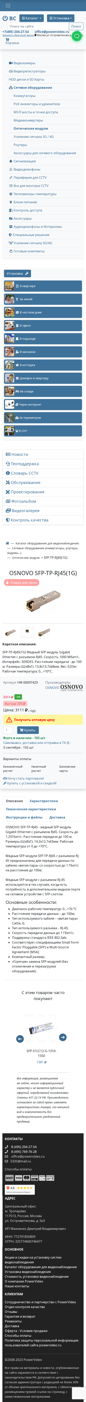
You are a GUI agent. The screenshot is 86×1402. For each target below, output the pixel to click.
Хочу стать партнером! (25, 778)
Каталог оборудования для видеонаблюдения (41, 1267)
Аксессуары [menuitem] (22, 218)
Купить (29, 730)
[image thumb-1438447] (44, 632)
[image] (43, 600)
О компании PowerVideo (24, 1281)
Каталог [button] (32, 18)
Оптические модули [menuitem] (31, 128)
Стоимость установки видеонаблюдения (37, 1276)
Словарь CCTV (24, 473)
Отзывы (11, 1311)
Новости (19, 454)
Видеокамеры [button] (24, 63)
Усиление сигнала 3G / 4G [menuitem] (34, 136)
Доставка (12, 1326)
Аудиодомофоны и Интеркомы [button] (37, 226)
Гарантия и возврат (20, 1316)
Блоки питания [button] (25, 202)
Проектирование (27, 492)
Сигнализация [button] (24, 161)
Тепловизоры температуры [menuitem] (34, 194)
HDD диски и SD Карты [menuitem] (26, 79)
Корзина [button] (12, 43)
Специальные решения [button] (30, 235)
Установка (16, 273)
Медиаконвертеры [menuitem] (28, 120)
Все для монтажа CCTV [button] (31, 186)
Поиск (76, 26)
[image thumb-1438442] (27, 632)
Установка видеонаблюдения (28, 1272)
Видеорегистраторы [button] (29, 71)
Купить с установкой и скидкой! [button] (31, 783)
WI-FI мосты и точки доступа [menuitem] (36, 112)
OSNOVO (52, 687)
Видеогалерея (25, 510)
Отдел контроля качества (25, 1307)
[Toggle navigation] (8, 6)
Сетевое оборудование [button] (32, 87)
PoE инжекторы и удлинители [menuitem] (37, 104)
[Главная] (7, 543)
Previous (18, 1037)
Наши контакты (17, 1286)
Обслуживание (25, 482)
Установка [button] (60, 18)
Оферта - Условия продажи (26, 1331)
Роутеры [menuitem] (20, 145)
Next (65, 1039)
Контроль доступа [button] (27, 210)
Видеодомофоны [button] (26, 169)
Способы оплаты (18, 1335)
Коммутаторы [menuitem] (24, 96)
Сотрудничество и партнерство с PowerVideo (40, 1302)
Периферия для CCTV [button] (30, 177)
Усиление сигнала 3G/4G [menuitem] (32, 243)
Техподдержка (24, 463)
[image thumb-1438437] (10, 632)
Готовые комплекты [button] (29, 251)
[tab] (14, 801)
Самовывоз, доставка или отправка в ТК (37, 742)
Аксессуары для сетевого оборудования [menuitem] (45, 153)
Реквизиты (13, 1321)
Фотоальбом (23, 501)
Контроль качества (30, 520)
